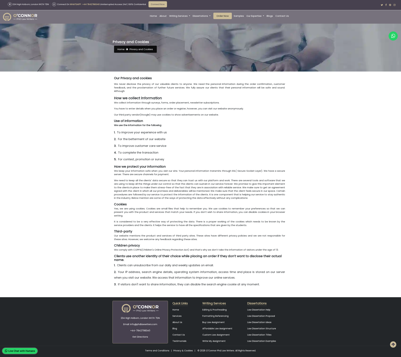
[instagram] (394, 5)
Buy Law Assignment (213, 322)
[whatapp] (393, 36)
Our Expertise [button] (254, 16)
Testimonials (179, 341)
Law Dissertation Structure (261, 328)
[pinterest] (390, 5)
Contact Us (282, 16)
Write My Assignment (214, 341)
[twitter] (382, 5)
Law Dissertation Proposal (261, 316)
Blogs (270, 16)
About (163, 16)
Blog (174, 328)
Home (153, 16)
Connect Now (158, 4)
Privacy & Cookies (183, 350)
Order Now (222, 16)
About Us (177, 322)
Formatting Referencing (215, 316)
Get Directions (140, 336)
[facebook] (386, 5)
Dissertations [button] (201, 16)
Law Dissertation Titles (259, 334)
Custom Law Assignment (216, 334)
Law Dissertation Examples (261, 341)
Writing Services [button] (178, 16)
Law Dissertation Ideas (259, 322)
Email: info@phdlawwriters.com (140, 324)
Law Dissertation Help (258, 309)
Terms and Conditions (157, 350)
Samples (239, 16)
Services (177, 316)
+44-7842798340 (140, 330)
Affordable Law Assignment (217, 328)
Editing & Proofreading (214, 309)
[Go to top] (393, 344)
